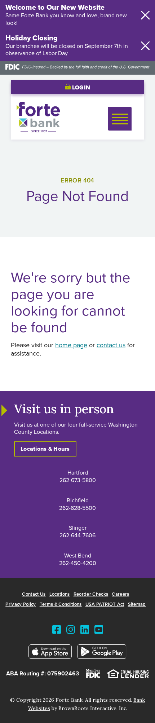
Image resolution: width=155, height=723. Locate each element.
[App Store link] (50, 653)
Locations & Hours (45, 449)
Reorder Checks (91, 594)
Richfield (78, 500)
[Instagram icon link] (70, 631)
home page (71, 345)
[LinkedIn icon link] (84, 631)
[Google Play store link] (102, 653)
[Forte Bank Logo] (38, 130)
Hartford (77, 473)
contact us (111, 345)
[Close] (145, 15)
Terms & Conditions (61, 604)
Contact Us (33, 594)
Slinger (78, 528)
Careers (120, 594)
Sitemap (137, 604)
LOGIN (80, 88)
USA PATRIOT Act (104, 604)
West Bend (77, 556)
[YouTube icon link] (98, 631)
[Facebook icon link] (56, 631)
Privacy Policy (20, 604)
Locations (59, 594)
